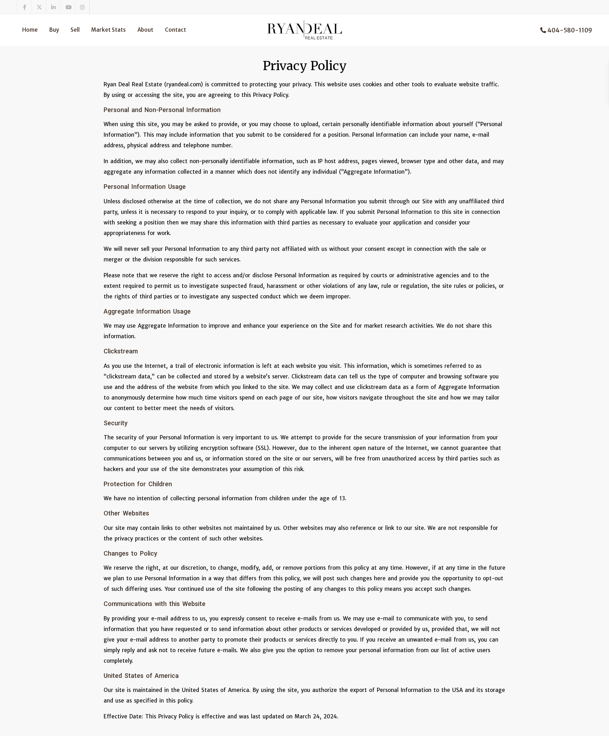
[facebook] (24, 7)
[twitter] (39, 7)
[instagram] (82, 7)
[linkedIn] (53, 7)
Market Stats (108, 29)
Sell (75, 29)
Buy (54, 29)
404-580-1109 (569, 30)
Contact (175, 29)
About (145, 29)
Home (30, 29)
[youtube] (68, 7)
